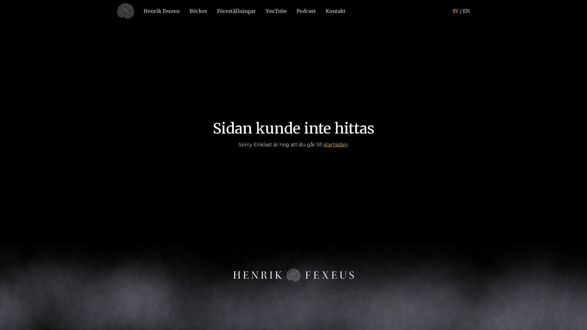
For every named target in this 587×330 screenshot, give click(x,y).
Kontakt (335, 11)
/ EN (461, 11)
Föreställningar (236, 11)
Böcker (198, 11)
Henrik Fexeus (162, 11)
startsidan (336, 145)
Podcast (306, 11)
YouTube (276, 11)
